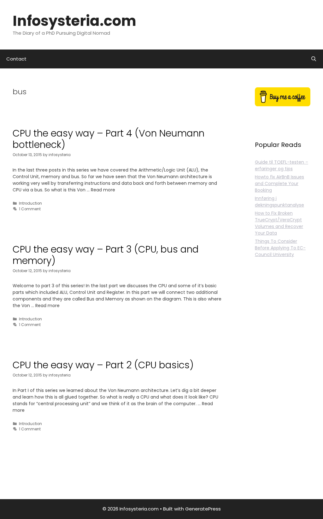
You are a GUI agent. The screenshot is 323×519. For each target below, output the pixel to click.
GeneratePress (203, 508)
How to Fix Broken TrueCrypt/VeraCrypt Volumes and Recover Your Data (279, 223)
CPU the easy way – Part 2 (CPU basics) (103, 365)
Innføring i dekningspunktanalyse (279, 201)
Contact (16, 58)
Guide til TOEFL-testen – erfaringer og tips (281, 165)
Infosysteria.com (74, 21)
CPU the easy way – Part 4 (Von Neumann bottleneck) (108, 138)
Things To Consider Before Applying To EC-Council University (280, 248)
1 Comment (30, 209)
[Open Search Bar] (313, 59)
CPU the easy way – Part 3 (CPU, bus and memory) (106, 254)
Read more (103, 190)
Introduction (30, 203)
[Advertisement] (282, 385)
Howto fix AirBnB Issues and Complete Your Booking (279, 183)
